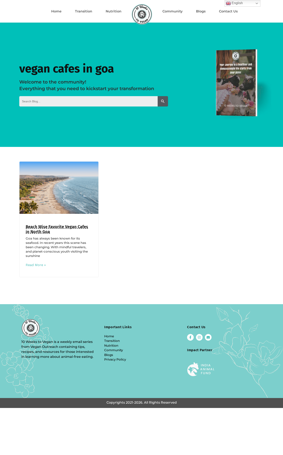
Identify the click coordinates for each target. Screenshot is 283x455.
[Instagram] (199, 337)
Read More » (36, 265)
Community (172, 11)
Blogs (201, 11)
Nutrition (113, 11)
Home (56, 11)
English (237, 3)
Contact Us (228, 11)
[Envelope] (208, 337)
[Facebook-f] (190, 337)
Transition (83, 11)
